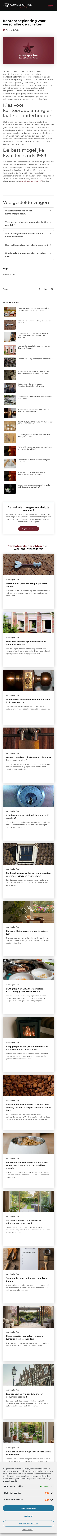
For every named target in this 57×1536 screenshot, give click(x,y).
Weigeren (28, 1516)
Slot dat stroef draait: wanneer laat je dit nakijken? (34, 461)
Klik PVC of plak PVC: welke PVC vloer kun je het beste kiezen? (35, 423)
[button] (50, 6)
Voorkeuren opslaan (28, 1523)
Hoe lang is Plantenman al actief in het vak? (28, 255)
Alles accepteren (28, 1508)
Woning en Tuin (12, 30)
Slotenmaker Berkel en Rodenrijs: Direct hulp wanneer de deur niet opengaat (34, 372)
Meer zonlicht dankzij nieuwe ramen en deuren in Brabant (34, 347)
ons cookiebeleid (10, 1481)
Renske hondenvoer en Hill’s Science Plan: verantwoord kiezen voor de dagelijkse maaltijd (27, 1165)
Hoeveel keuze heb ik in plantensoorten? (28, 245)
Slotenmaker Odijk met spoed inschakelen (35, 359)
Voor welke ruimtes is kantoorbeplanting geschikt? (28, 224)
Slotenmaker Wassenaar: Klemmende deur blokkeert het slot (33, 410)
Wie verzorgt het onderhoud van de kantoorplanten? (28, 235)
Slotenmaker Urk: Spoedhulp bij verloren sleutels (34, 322)
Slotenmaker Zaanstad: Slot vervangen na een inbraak (35, 397)
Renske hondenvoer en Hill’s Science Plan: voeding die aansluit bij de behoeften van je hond (28, 1107)
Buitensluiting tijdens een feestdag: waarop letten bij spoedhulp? (32, 473)
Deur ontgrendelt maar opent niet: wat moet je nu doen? (34, 435)
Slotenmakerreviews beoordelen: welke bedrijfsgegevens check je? (34, 486)
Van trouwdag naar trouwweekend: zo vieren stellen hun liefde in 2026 (34, 309)
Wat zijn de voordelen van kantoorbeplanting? (28, 212)
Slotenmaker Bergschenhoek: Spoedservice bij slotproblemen (31, 385)
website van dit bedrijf (31, 181)
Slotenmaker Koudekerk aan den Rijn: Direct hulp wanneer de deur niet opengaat (33, 335)
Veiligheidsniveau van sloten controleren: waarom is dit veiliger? (35, 448)
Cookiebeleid (27, 1530)
